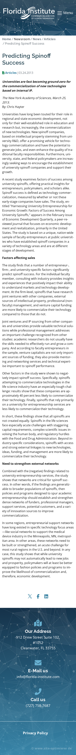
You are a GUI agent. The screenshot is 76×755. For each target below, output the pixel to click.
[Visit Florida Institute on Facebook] (38, 596)
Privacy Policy (35, 732)
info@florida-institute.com (38, 676)
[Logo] (29, 13)
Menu (67, 12)
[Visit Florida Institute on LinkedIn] (46, 596)
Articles (11, 73)
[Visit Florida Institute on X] (30, 596)
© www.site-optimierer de (51, 748)
